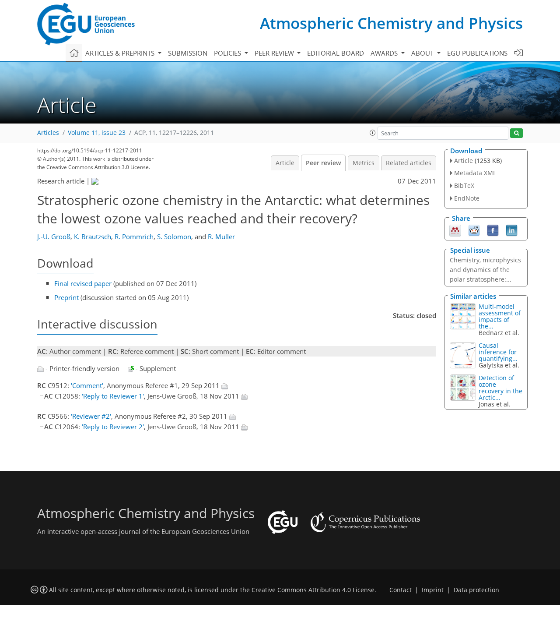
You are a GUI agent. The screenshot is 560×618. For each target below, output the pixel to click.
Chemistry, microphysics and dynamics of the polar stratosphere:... (485, 269)
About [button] (423, 53)
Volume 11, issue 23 (97, 133)
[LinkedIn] (512, 229)
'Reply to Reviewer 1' (113, 396)
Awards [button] (385, 53)
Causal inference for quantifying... (498, 352)
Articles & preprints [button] (120, 53)
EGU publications (477, 53)
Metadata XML (475, 173)
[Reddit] (474, 229)
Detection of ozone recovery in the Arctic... (500, 388)
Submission (187, 53)
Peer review (323, 163)
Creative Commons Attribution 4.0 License (313, 590)
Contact (400, 590)
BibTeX (464, 185)
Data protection (476, 590)
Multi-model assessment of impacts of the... (500, 316)
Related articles (408, 163)
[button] (373, 133)
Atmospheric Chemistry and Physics (391, 23)
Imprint (433, 590)
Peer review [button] (275, 53)
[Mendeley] (455, 229)
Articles (48, 133)
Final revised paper (83, 283)
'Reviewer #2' (91, 416)
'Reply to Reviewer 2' (113, 426)
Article (285, 163)
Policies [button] (228, 53)
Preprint (66, 297)
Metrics (363, 163)
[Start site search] (516, 133)
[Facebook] (493, 229)
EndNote (467, 198)
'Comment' (87, 385)
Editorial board (335, 53)
